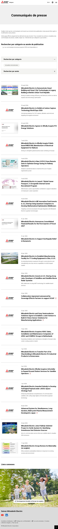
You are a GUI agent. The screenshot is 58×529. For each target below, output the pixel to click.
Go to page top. (56, 527)
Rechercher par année (11, 71)
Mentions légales (6, 522)
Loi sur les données (38, 521)
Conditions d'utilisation (7, 521)
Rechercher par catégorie (12, 59)
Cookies (47, 521)
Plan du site (15, 522)
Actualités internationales (11, 65)
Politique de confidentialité (23, 521)
